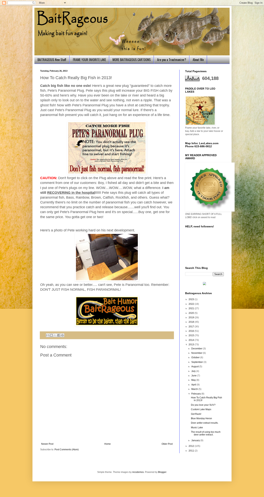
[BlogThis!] (51, 335)
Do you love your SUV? (203, 405)
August (195, 366)
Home (107, 444)
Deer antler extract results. (204, 423)
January (195, 440)
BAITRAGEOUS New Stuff (51, 59)
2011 (192, 450)
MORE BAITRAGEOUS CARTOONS (131, 59)
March (194, 389)
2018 (192, 322)
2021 (192, 308)
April (194, 384)
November (197, 353)
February (196, 393)
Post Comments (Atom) (67, 449)
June (194, 375)
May (193, 380)
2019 (192, 317)
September (197, 362)
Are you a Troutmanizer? (171, 59)
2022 (192, 304)
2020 (192, 313)
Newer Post (47, 444)
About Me (198, 59)
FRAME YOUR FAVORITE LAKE (89, 59)
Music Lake (197, 427)
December (197, 348)
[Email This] (48, 335)
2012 (192, 446)
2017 (192, 326)
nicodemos (138, 472)
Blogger (162, 472)
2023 (192, 299)
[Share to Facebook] (59, 335)
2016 (192, 331)
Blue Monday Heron (201, 418)
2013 (192, 344)
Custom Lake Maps (201, 409)
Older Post (167, 444)
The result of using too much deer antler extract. (206, 433)
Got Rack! (196, 414)
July (193, 371)
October (195, 357)
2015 (192, 335)
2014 (192, 340)
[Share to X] (55, 335)
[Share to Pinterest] (62, 335)
